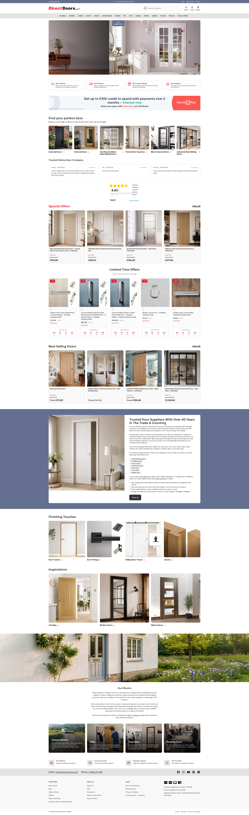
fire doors (144, 477)
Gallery (198, 1)
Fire (124, 16)
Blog (183, 1)
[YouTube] (188, 772)
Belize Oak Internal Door (58, 389)
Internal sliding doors (138, 459)
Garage (138, 16)
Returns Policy (92, 798)
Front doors (135, 470)
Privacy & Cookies (131, 792)
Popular (172, 16)
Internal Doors (80, 152)
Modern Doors (106, 625)
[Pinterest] (193, 772)
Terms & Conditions (132, 786)
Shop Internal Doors (75, 56)
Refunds (183, 812)
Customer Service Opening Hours (60, 802)
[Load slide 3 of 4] (125, 71)
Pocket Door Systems (135, 152)
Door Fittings (93, 559)
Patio (131, 16)
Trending (53, 625)
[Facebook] (178, 772)
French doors (136, 463)
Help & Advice (190, 1)
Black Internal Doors (160, 152)
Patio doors (135, 468)
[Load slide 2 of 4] (123, 71)
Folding (117, 16)
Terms (177, 812)
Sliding (80, 16)
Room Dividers (107, 16)
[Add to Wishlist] (82, 213)
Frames (146, 16)
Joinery (154, 16)
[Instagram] (183, 772)
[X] (198, 772)
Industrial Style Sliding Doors (186, 153)
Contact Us (91, 792)
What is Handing (54, 798)
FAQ (88, 789)
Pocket (88, 16)
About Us (135, 497)
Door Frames (54, 559)
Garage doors (136, 472)
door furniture (161, 479)
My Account (53, 786)
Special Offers (183, 16)
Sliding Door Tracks (134, 559)
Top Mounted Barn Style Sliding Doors (108, 153)
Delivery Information (94, 795)
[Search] (145, 8)
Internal (72, 16)
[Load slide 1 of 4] (121, 71)
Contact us (136, 715)
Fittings (163, 16)
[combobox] (164, 8)
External (63, 16)
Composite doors (137, 466)
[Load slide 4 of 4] (128, 71)
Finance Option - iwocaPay (135, 795)
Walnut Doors (157, 625)
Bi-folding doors (136, 461)
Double (96, 16)
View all (196, 206)
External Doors (55, 152)
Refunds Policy (130, 789)
